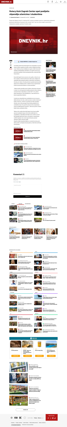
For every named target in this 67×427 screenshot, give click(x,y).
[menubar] (60, 2)
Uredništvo (13, 422)
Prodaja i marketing (19, 422)
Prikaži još (25, 409)
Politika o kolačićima (42, 422)
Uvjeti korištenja (25, 422)
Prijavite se (27, 196)
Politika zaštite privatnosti (33, 422)
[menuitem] (60, 1)
